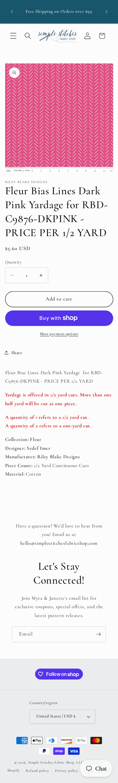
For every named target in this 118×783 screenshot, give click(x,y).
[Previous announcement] (11, 12)
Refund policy (37, 770)
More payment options (59, 333)
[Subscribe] (98, 634)
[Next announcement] (106, 12)
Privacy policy (66, 770)
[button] (13, 36)
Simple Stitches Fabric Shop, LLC (56, 762)
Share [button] (16, 352)
